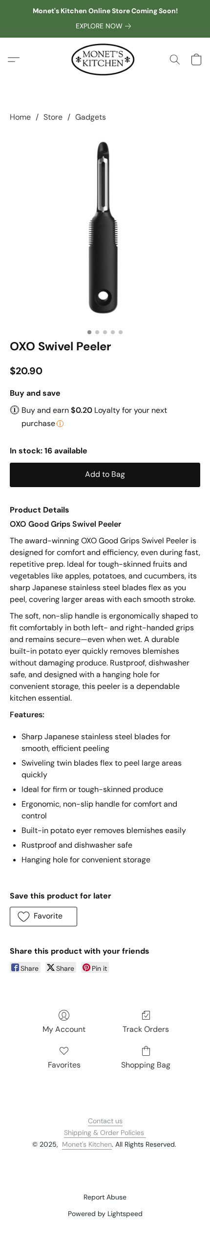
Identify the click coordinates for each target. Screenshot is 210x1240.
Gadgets (90, 117)
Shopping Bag (145, 1065)
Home (20, 117)
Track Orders (146, 1029)
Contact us (105, 1120)
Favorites (64, 1065)
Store (53, 117)
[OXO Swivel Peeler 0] (105, 228)
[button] (105, 60)
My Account (63, 1029)
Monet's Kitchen (87, 1144)
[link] (105, 26)
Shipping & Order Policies (105, 1132)
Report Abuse (105, 1197)
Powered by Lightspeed (105, 1213)
